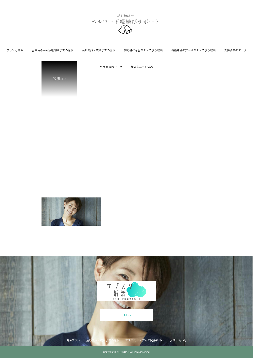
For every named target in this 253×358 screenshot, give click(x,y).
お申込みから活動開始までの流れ (52, 50)
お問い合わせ (178, 340)
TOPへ (126, 315)
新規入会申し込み (142, 67)
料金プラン (73, 340)
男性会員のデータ (111, 67)
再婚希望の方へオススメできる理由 (193, 50)
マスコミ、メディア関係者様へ (144, 340)
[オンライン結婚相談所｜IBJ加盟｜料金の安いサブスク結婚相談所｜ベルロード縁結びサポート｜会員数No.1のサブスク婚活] (126, 24)
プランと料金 (15, 50)
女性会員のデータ (235, 50)
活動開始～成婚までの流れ (98, 50)
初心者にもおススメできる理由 (143, 50)
